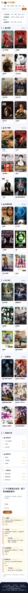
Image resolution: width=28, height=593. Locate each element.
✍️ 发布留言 (7, 512)
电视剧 (12, 6)
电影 (8, 6)
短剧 (16, 6)
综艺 (20, 6)
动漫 (23, 6)
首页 (5, 6)
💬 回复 (5, 524)
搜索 (24, 9)
